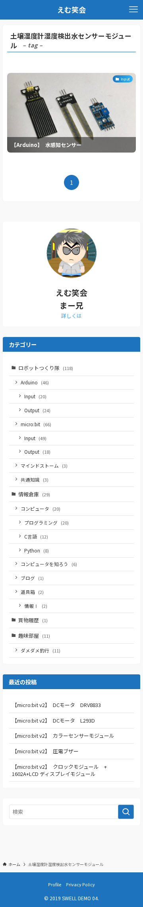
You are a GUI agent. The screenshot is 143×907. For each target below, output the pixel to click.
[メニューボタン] (133, 9)
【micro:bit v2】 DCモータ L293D (53, 720)
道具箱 (32, 591)
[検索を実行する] (126, 812)
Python (36, 550)
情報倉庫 (34, 494)
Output (37, 410)
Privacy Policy (80, 884)
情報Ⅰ (35, 605)
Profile (55, 884)
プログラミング (46, 522)
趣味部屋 (34, 635)
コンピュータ (40, 508)
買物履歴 (33, 620)
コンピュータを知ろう (49, 563)
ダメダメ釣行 (40, 650)
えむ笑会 (71, 9)
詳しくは (71, 315)
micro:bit (36, 424)
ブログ (32, 577)
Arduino (35, 382)
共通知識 (34, 479)
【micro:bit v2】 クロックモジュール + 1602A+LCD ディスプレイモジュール (62, 770)
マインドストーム (44, 465)
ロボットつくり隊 (45, 368)
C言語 (36, 536)
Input (35, 396)
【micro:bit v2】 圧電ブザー (45, 751)
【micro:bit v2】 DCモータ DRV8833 (56, 705)
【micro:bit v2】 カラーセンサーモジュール (63, 735)
